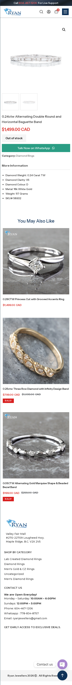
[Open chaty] (62, 664)
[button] (64, 29)
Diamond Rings (25, 155)
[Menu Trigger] (65, 11)
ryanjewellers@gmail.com (30, 618)
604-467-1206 (28, 3)
